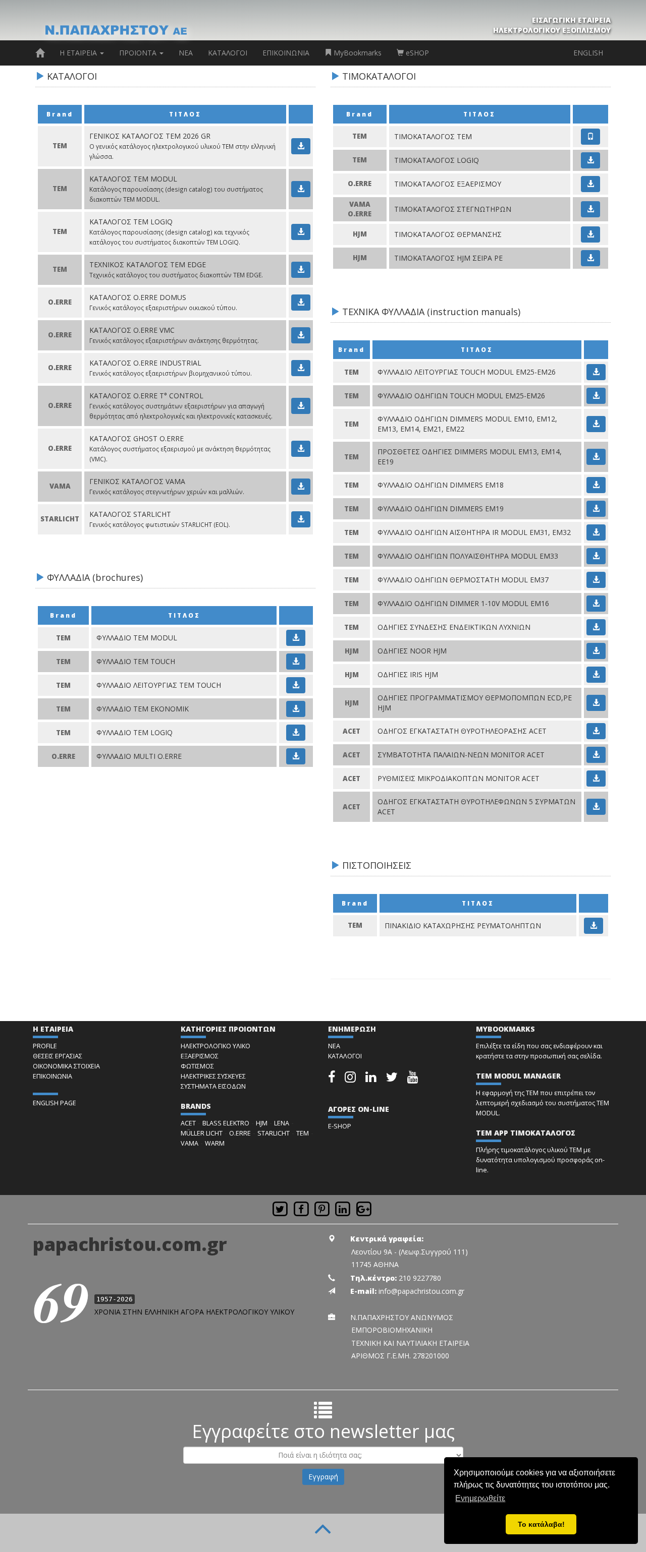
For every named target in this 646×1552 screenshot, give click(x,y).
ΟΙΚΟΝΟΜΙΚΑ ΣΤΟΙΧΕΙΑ (66, 1066)
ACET (188, 1123)
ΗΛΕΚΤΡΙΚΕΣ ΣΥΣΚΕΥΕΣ (213, 1076)
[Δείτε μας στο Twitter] (392, 1079)
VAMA (189, 1143)
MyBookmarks (357, 52)
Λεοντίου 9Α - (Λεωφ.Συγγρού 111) (409, 1252)
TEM (302, 1133)
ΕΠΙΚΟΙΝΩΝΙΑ (285, 52)
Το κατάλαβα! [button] (541, 1524)
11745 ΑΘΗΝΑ (375, 1264)
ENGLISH (588, 52)
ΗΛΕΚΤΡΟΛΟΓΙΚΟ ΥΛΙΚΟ (215, 1046)
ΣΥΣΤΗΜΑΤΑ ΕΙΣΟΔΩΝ (213, 1086)
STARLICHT (273, 1133)
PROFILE (45, 1046)
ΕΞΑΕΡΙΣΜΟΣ (200, 1056)
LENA (281, 1123)
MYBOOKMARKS (505, 1029)
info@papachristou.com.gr (421, 1291)
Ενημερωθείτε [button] (480, 1498)
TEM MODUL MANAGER (518, 1076)
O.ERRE (240, 1133)
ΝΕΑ (186, 52)
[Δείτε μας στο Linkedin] (371, 1079)
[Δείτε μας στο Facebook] (332, 1079)
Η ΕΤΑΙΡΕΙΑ (79, 52)
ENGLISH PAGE (54, 1103)
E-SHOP (339, 1126)
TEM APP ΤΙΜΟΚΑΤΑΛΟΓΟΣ (525, 1133)
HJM (261, 1123)
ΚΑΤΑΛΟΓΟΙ (227, 52)
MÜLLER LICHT (202, 1133)
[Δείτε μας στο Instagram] (351, 1079)
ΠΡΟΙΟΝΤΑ (138, 52)
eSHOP (416, 52)
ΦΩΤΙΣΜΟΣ (197, 1066)
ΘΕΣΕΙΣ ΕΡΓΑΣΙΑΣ (57, 1056)
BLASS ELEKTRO (225, 1123)
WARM (215, 1143)
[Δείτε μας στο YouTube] (412, 1079)
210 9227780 (420, 1278)
